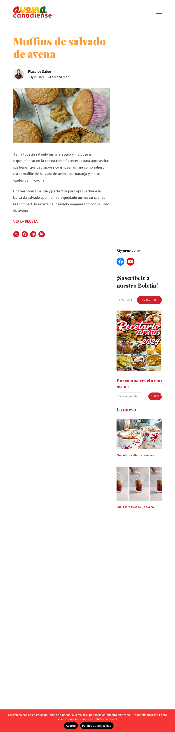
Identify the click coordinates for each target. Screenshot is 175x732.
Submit (156, 396)
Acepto (71, 725)
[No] (170, 721)
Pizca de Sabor (39, 71)
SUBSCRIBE (149, 299)
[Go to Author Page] (18, 74)
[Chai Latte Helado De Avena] (139, 484)
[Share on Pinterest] (33, 234)
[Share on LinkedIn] (41, 234)
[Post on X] (16, 234)
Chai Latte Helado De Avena (135, 507)
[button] (159, 12)
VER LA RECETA (25, 221)
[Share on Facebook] (25, 234)
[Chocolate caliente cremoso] (139, 434)
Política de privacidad (96, 725)
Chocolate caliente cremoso (135, 455)
